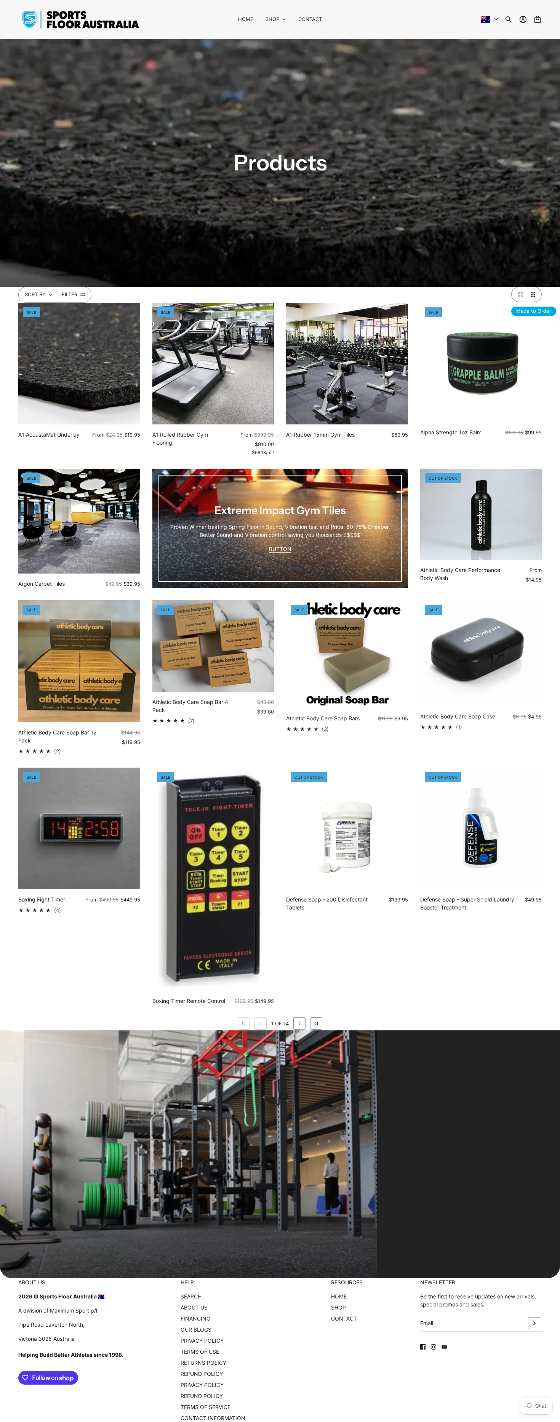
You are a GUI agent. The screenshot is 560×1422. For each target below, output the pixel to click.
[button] (518, 294)
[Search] (508, 19)
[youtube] (444, 1347)
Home (339, 1296)
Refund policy (202, 1396)
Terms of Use (200, 1351)
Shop (338, 1307)
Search (191, 1296)
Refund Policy (202, 1374)
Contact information (213, 1418)
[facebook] (423, 1347)
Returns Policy (203, 1362)
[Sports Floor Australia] (80, 19)
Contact (344, 1318)
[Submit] (534, 1323)
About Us (194, 1307)
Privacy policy (202, 1385)
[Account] (523, 19)
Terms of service (205, 1407)
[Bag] (537, 19)
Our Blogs (196, 1329)
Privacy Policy (202, 1340)
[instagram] (433, 1347)
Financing (195, 1318)
